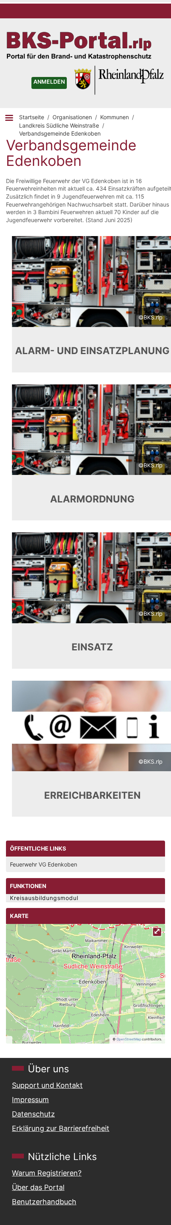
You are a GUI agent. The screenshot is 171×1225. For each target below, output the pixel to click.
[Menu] (8, 119)
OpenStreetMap (129, 1039)
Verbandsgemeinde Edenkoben (60, 133)
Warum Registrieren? (47, 1173)
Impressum (30, 1099)
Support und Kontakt (47, 1085)
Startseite (31, 117)
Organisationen (72, 117)
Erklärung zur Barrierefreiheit (60, 1128)
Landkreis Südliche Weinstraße (59, 125)
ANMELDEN (49, 81)
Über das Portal (38, 1187)
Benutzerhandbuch (44, 1201)
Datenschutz (33, 1114)
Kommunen (114, 117)
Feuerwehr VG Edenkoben (43, 864)
